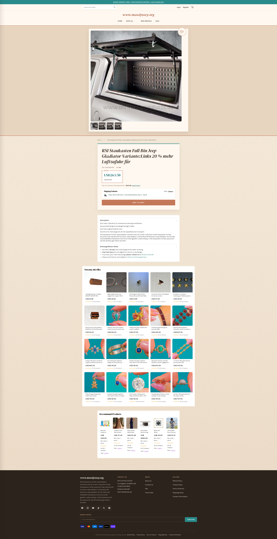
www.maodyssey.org (138, 14)
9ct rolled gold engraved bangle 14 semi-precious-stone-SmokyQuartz (114, 362)
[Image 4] (118, 126)
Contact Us (149, 485)
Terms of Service (178, 489)
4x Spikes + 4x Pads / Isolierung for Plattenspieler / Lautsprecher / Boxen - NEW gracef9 (182, 295)
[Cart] (192, 7)
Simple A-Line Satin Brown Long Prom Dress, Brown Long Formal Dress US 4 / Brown (118, 431)
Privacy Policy (177, 485)
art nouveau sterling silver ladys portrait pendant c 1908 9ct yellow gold (138, 395)
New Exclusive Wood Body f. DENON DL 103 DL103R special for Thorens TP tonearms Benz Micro (94, 328)
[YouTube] (93, 508)
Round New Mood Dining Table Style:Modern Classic (145, 431)
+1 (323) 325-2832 (123, 486)
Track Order (149, 493)
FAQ (146, 489)
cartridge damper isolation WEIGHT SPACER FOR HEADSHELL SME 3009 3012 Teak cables (93, 295)
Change (170, 191)
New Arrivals (146, 21)
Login (179, 7)
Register (186, 7)
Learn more (136, 185)
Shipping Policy (178, 493)
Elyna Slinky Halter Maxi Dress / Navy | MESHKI (131, 431)
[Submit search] (114, 7)
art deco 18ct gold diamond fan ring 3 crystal (181, 395)
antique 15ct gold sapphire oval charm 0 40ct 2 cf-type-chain (116, 395)
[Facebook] (82, 508)
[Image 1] (94, 126)
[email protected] (147, 255)
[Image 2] (102, 126)
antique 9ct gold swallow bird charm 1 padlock (138, 328)
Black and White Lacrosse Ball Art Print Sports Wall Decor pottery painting (158, 431)
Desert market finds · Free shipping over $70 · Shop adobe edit (138, 2)
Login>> (106, 453)
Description (104, 220)
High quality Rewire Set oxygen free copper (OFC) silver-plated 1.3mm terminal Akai (115, 295)
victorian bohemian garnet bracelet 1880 (159, 328)
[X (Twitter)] (104, 508)
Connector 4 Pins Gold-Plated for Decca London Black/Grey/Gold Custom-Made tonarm (160, 295)
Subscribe (191, 519)
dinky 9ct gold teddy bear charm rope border (93, 395)
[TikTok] (98, 508)
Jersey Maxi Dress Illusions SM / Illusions (171, 431)
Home (120, 21)
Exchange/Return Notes (109, 247)
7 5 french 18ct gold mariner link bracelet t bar (181, 361)
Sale (157, 21)
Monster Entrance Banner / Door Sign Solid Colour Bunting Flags (105, 431)
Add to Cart (138, 203)
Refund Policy (177, 481)
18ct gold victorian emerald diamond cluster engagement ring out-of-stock (160, 362)
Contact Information (180, 496)
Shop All (129, 21)
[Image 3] (110, 126)
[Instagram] (87, 508)
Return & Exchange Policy (137, 257)
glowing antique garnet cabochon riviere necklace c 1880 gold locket (182, 328)
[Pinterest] (109, 508)
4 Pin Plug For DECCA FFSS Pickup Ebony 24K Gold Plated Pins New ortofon (138, 295)
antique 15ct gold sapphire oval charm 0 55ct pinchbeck (138, 361)
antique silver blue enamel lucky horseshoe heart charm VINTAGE (116, 328)
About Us (148, 481)
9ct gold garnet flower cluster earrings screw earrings (160, 395)
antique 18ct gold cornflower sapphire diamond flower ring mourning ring (94, 362)
